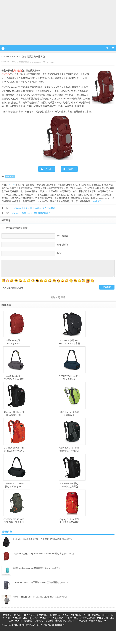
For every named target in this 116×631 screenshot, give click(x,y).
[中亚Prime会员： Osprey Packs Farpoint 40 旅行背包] (16, 324)
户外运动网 (82, 620)
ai (105, 620)
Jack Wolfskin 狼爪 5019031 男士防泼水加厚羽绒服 (37, 539)
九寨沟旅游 (58, 618)
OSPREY (6, 74)
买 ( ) (48, 169)
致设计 (71, 620)
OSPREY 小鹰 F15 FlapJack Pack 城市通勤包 (69, 342)
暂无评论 (37, 63)
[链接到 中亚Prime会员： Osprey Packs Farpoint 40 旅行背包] (6, 560)
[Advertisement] (58, 23)
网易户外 (33, 618)
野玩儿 (105, 615)
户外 (15, 70)
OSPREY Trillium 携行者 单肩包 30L (69, 377)
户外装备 (21, 62)
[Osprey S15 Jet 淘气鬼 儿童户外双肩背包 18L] (72, 503)
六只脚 (86, 615)
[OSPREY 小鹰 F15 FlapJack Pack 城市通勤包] (72, 324)
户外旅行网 (76, 615)
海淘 (25, 618)
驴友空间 (96, 615)
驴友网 (18, 620)
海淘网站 (49, 620)
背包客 (65, 615)
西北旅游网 (102, 618)
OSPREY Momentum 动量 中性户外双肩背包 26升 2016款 (69, 449)
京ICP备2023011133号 (54, 625)
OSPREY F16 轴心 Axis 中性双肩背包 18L (69, 485)
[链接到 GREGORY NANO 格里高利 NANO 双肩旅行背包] (6, 589)
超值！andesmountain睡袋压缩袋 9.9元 (31, 568)
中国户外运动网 (13, 618)
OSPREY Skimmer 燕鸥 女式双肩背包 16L (14, 449)
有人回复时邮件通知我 (12, 288)
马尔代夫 (38, 620)
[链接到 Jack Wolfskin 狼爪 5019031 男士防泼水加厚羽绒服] (6, 546)
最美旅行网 (60, 620)
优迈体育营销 (95, 620)
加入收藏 (50, 63)
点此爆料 (97, 201)
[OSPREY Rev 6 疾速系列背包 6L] (72, 396)
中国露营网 (55, 615)
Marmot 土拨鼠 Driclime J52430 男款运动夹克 (34, 597)
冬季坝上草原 (71, 618)
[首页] (3, 48)
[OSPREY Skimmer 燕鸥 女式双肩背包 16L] (16, 431)
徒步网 (17, 615)
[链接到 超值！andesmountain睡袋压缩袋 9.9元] (6, 575)
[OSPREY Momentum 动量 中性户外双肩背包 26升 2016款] (72, 431)
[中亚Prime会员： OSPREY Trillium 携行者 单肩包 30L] (16, 360)
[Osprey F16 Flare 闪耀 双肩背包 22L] (16, 396)
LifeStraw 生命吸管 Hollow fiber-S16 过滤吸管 (33, 208)
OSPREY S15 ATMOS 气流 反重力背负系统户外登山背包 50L (13, 521)
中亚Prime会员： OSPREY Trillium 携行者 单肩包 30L (13, 378)
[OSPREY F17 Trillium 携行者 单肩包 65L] (16, 467)
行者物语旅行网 (87, 618)
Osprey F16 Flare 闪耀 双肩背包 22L (14, 413)
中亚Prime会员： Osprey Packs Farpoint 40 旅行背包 (14, 342)
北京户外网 (42, 615)
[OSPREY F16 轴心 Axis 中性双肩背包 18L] (72, 467)
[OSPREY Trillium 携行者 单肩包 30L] (72, 359)
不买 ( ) (70, 169)
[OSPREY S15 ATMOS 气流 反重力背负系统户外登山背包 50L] (16, 503)
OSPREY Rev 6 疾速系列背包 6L (69, 413)
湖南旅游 (28, 620)
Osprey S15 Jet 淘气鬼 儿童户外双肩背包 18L (69, 521)
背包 (27, 62)
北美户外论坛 (28, 615)
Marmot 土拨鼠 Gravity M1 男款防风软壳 (31, 213)
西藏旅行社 (45, 618)
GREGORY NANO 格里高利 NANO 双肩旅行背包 (36, 582)
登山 (20, 70)
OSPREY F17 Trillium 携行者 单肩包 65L (14, 485)
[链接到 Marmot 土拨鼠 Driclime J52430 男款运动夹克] (6, 603)
